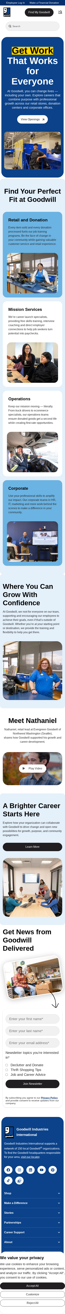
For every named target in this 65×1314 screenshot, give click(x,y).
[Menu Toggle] (60, 12)
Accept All (32, 1285)
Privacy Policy (49, 1097)
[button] (7, 12)
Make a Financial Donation (44, 2)
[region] (32, 1283)
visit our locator (30, 1156)
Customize (32, 1294)
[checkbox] (32, 1070)
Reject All (32, 1302)
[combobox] (32, 26)
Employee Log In (15, 2)
